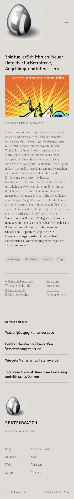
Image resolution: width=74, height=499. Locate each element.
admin (22, 122)
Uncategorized (36, 122)
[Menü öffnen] (67, 22)
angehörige (13, 259)
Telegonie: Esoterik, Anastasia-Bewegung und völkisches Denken (36, 374)
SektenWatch (21, 423)
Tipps (60, 259)
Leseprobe (19, 245)
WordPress (63, 492)
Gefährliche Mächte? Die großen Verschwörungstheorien (29, 346)
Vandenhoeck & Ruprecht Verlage (25, 218)
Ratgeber (47, 259)
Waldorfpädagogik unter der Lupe (29, 332)
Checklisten (31, 259)
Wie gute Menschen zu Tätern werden (32, 360)
